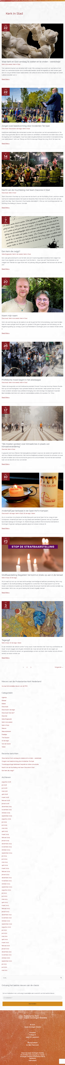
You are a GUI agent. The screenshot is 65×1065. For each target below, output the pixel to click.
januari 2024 (5, 874)
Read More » (6, 79)
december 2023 (7, 877)
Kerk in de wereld (7, 64)
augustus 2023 (6, 890)
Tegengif (6, 640)
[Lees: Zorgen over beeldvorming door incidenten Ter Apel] (32, 105)
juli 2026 (4, 785)
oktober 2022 (6, 921)
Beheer (4, 700)
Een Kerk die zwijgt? (11, 251)
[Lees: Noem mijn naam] (32, 295)
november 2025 (7, 809)
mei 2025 (4, 828)
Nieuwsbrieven (6, 731)
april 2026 (5, 794)
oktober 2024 (6, 850)
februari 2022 (6, 945)
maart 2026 (5, 797)
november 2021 (7, 955)
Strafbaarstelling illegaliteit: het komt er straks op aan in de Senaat (32, 575)
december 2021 (7, 952)
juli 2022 (4, 930)
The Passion (5, 737)
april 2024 (5, 865)
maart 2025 (5, 834)
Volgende (59, 667)
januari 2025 (5, 840)
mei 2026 (5, 791)
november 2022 (7, 918)
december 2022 (7, 914)
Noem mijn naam (10, 315)
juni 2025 (4, 825)
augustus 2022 (6, 927)
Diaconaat (5, 128)
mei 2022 (4, 936)
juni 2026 (4, 788)
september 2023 (7, 887)
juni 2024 (4, 859)
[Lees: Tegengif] (32, 619)
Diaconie (4, 449)
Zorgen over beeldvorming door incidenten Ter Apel (26, 126)
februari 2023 (6, 908)
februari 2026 (6, 800)
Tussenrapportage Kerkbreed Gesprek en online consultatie (20, 764)
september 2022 (7, 924)
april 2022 (5, 939)
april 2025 (5, 831)
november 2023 (7, 881)
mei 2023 (4, 899)
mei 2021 (4, 970)
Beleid (4, 703)
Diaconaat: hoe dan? (8, 713)
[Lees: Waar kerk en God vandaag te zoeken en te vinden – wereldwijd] (32, 41)
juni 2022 (4, 933)
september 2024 (7, 853)
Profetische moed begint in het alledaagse (21, 380)
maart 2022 (5, 942)
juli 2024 (4, 856)
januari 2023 (5, 911)
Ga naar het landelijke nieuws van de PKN (14, 686)
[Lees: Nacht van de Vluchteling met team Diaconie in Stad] (32, 169)
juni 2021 (4, 967)
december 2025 (7, 806)
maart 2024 (5, 868)
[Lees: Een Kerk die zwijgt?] (32, 232)
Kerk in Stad (16, 64)
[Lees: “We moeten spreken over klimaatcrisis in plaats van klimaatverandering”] (32, 423)
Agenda (4, 697)
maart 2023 (5, 905)
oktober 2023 (6, 884)
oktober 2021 (6, 958)
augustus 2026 (6, 782)
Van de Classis (6, 744)
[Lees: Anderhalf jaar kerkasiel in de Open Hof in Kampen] (32, 490)
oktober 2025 (6, 813)
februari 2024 (6, 871)
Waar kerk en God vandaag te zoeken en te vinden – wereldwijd (31, 62)
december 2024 (7, 844)
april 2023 (5, 902)
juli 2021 (4, 964)
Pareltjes (4, 734)
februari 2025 (6, 837)
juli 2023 (4, 893)
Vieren (33, 513)
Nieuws (4, 728)
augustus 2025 (6, 819)
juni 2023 (4, 896)
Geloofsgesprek (7, 254)
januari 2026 (5, 803)
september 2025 (7, 816)
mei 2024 (5, 862)
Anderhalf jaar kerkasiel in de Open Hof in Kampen (25, 511)
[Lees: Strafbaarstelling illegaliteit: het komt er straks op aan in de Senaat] (32, 554)
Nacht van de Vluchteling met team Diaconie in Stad (26, 190)
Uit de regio (27, 513)
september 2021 (7, 961)
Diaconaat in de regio (15, 128)
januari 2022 (5, 949)
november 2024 (7, 847)
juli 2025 (4, 822)
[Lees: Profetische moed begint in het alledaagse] (32, 359)
